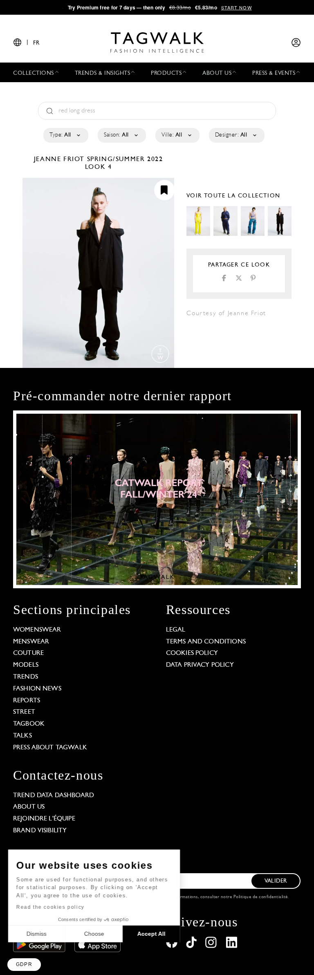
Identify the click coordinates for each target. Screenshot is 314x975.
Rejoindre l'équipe (44, 819)
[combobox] (65, 135)
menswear (31, 642)
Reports (26, 700)
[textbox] (65, 135)
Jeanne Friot (60, 159)
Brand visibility (40, 830)
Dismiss (37, 933)
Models (25, 665)
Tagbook (29, 724)
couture (28, 653)
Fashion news (37, 689)
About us (29, 807)
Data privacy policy (200, 665)
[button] (24, 964)
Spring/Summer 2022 (125, 159)
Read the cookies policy (50, 907)
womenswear (37, 630)
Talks (22, 736)
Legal (176, 630)
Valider (276, 881)
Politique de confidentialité (260, 897)
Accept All (151, 933)
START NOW (236, 7)
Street (24, 712)
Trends (25, 677)
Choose (94, 933)
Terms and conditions (206, 642)
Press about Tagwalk (50, 747)
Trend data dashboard (53, 795)
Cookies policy (192, 653)
